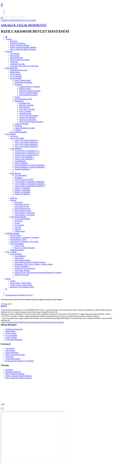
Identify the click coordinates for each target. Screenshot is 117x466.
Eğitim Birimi (15, 72)
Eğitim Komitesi (25, 89)
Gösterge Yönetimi (21, 124)
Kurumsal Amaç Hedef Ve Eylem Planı (24, 66)
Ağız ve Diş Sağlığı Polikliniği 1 (26, 140)
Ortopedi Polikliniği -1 (23, 169)
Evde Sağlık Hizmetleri (18, 132)
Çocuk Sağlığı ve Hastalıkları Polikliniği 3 (30, 186)
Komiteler (18, 85)
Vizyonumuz (14, 54)
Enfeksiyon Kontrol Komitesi (29, 91)
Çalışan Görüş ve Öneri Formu (21, 285)
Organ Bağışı (19, 246)
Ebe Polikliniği (20, 256)
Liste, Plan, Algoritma (27, 109)
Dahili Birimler (15, 173)
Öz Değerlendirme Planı (23, 99)
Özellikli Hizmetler (12, 233)
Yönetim (8, 39)
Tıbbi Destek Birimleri (18, 217)
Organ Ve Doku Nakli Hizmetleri (31, 122)
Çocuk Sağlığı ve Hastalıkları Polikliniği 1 (30, 182)
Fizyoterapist (19, 225)
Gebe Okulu (19, 258)
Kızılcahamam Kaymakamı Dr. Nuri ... (19, 295)
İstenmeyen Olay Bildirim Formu (22, 287)
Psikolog (18, 229)
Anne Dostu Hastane (22, 270)
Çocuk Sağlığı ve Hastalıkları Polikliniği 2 (30, 184)
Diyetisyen (18, 221)
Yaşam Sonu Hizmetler (27, 118)
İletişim (8, 279)
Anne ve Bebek (11, 252)
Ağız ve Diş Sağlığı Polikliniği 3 (26, 144)
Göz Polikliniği (20, 161)
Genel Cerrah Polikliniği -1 (24, 157)
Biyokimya (19, 177)
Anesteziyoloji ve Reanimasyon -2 (27, 153)
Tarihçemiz (14, 62)
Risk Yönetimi (24, 107)
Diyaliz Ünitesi (15, 235)
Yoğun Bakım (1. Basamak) (25, 213)
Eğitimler (18, 130)
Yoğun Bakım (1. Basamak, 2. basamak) (24, 237)
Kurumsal (9, 51)
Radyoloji (13, 198)
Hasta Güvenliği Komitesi (28, 93)
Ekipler (17, 97)
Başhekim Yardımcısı (17, 43)
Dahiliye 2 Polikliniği (22, 190)
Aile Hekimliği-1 (21, 175)
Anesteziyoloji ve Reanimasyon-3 (27, 155)
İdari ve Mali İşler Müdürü (19, 45)
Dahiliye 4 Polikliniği (22, 192)
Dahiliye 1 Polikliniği (22, 188)
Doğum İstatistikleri (22, 266)
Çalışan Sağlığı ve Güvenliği (29, 87)
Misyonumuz (15, 56)
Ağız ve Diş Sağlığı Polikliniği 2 (26, 142)
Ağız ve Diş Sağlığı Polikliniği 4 (26, 146)
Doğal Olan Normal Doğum (25, 268)
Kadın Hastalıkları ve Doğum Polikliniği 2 (30, 167)
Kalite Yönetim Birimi (23, 80)
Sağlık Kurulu (20, 231)
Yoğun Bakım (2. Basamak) (25, 215)
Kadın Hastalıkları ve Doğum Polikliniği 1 (30, 165)
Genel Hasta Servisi (22, 206)
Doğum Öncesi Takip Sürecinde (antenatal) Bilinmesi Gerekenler (38, 273)
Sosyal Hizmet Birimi (22, 219)
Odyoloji (18, 227)
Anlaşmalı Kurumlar (17, 64)
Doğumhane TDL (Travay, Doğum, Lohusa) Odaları (34, 264)
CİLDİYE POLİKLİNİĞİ (24, 180)
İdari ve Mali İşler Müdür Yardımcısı (23, 49)
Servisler (13, 200)
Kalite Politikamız (16, 58)
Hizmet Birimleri (11, 68)
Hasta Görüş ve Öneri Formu (20, 283)
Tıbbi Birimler (10, 134)
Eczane (17, 223)
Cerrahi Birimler (16, 149)
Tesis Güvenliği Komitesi (28, 95)
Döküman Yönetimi (26, 105)
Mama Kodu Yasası (22, 275)
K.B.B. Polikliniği (21, 163)
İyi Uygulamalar (16, 76)
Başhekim (13, 41)
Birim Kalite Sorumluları (23, 82)
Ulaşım (12, 281)
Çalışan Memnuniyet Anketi (25, 128)
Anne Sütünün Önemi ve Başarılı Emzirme (30, 262)
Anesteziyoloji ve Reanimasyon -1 (27, 151)
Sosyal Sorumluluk (17, 244)
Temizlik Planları (25, 113)
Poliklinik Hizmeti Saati (18, 70)
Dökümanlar (19, 101)
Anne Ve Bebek (16, 254)
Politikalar (18, 126)
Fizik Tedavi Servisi (22, 204)
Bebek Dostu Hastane (22, 260)
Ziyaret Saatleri (15, 74)
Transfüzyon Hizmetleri (27, 120)
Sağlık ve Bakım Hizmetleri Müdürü (23, 47)
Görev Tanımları (25, 111)
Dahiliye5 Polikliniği (22, 194)
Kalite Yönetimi (15, 78)
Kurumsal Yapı (24, 103)
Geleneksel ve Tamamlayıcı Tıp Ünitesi (24, 242)
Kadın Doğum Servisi (22, 208)
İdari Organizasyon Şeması (19, 60)
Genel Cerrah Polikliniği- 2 (24, 159)
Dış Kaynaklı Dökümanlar (28, 115)
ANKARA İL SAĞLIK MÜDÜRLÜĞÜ (23, 25)
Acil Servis (14, 136)
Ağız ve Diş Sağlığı (17, 138)
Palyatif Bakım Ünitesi (23, 211)
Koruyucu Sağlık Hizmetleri (25, 248)
